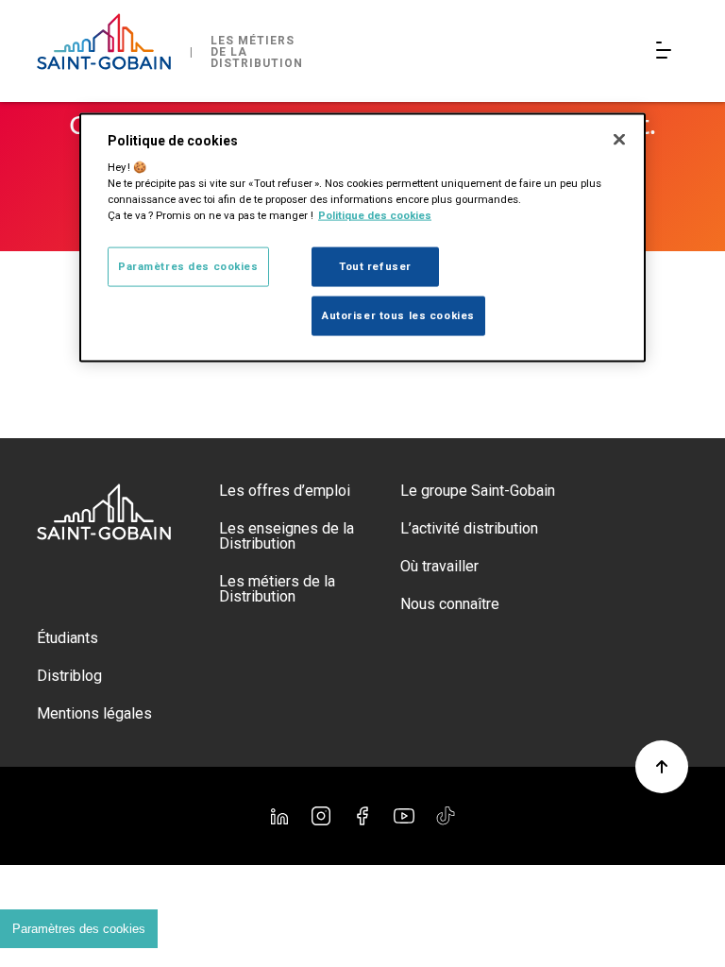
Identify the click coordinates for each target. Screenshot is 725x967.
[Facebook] (362, 816)
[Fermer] (619, 139)
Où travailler (439, 566)
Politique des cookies (374, 215)
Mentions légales (94, 713)
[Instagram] (321, 816)
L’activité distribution (469, 528)
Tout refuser (375, 266)
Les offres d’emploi (284, 491)
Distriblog (69, 676)
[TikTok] (445, 816)
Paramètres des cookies (78, 929)
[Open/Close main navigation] (667, 51)
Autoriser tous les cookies (398, 315)
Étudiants (67, 638)
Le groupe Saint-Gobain (477, 491)
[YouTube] (404, 816)
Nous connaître (449, 604)
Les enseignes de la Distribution (286, 535)
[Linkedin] (279, 816)
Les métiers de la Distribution (277, 588)
